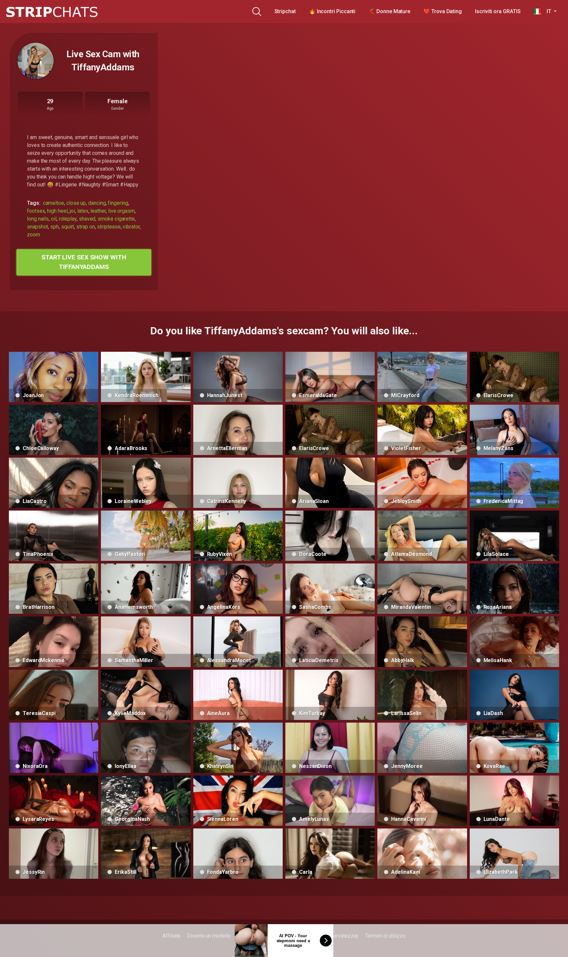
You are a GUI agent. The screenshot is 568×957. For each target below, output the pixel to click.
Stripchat (285, 11)
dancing (97, 203)
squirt (67, 227)
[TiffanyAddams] (35, 61)
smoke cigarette (116, 219)
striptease (108, 227)
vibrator (131, 227)
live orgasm (121, 211)
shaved (87, 219)
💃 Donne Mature (389, 11)
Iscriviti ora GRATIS (497, 11)
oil (54, 219)
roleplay (68, 219)
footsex (36, 211)
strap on (85, 227)
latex (82, 211)
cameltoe (53, 203)
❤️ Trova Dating (442, 11)
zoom (33, 234)
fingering (118, 203)
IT (546, 11)
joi (72, 211)
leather (98, 211)
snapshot (37, 227)
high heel (57, 211)
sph (54, 227)
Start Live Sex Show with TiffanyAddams (83, 262)
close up (76, 203)
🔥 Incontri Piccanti (332, 11)
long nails (38, 219)
